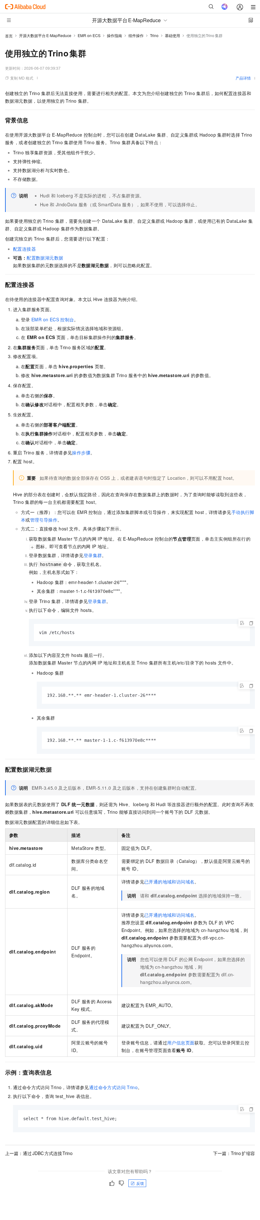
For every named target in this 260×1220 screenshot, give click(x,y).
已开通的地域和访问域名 (169, 881)
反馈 (140, 1183)
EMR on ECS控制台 (52, 319)
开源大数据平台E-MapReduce (45, 35)
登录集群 (93, 555)
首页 (9, 35)
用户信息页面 (180, 1042)
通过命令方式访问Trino (113, 1087)
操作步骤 (81, 452)
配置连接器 (24, 249)
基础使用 (172, 35)
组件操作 (136, 35)
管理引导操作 (43, 520)
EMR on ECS (89, 35)
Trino (154, 35)
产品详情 (243, 77)
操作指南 (114, 35)
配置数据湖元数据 (45, 257)
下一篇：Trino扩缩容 (234, 1153)
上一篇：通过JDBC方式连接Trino (39, 1153)
